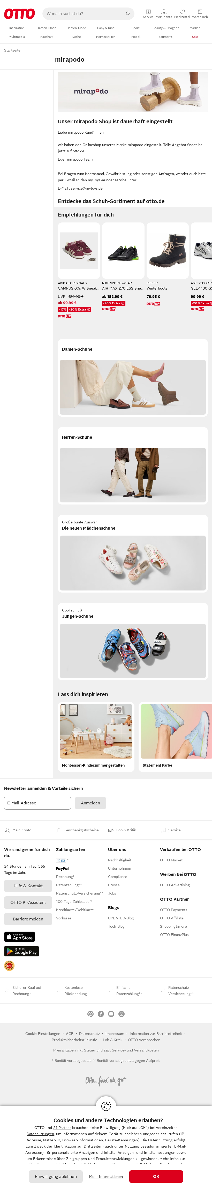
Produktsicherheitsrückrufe (74, 1040)
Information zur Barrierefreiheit (156, 1034)
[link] (9, 966)
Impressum (114, 1034)
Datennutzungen (40, 1134)
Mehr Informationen (106, 1176)
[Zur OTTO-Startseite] (19, 14)
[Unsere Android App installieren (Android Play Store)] (21, 951)
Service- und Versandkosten (135, 1050)
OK (156, 1176)
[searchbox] (82, 14)
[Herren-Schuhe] (133, 466)
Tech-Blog (116, 926)
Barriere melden (28, 919)
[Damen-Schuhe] (133, 378)
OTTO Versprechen (144, 1040)
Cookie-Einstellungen (42, 1034)
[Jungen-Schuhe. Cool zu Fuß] (133, 642)
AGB (69, 1034)
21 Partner (62, 1128)
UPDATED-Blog (121, 918)
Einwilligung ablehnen (56, 1176)
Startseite (12, 50)
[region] (106, 1147)
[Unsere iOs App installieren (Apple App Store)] (19, 937)
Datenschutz (89, 1034)
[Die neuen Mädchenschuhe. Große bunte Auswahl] (133, 554)
